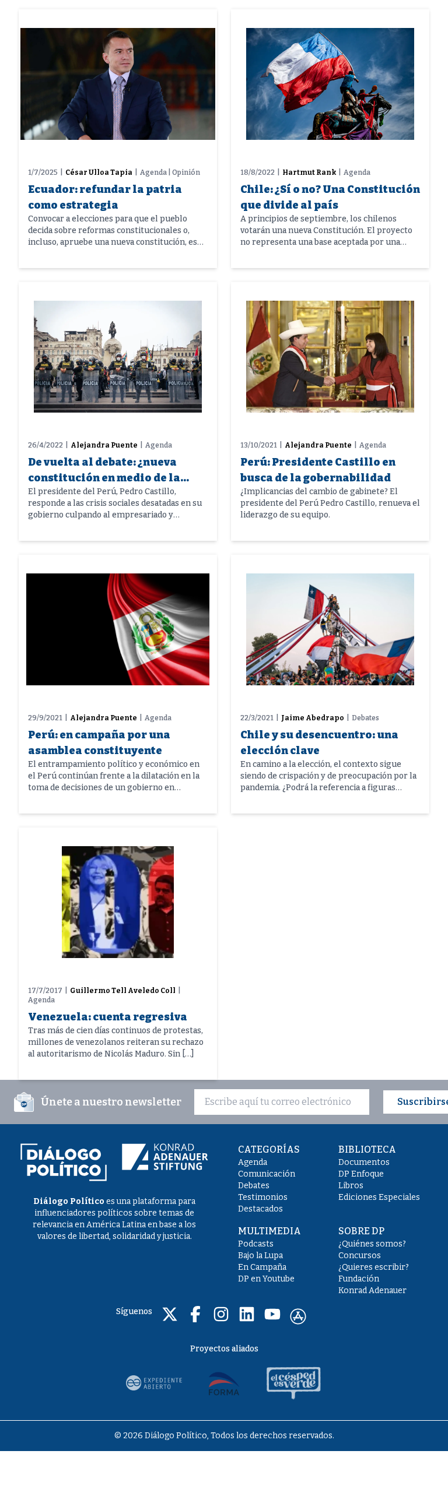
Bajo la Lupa (260, 1255)
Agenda (252, 1162)
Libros (350, 1186)
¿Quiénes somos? (372, 1244)
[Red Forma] (224, 1383)
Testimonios (263, 1197)
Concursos (359, 1255)
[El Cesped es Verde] (294, 1383)
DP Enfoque (361, 1174)
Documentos (364, 1162)
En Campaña (262, 1267)
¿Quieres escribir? (373, 1267)
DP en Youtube (266, 1279)
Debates (254, 1186)
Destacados (260, 1209)
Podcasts (256, 1244)
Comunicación (266, 1174)
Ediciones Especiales (379, 1197)
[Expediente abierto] (154, 1383)
